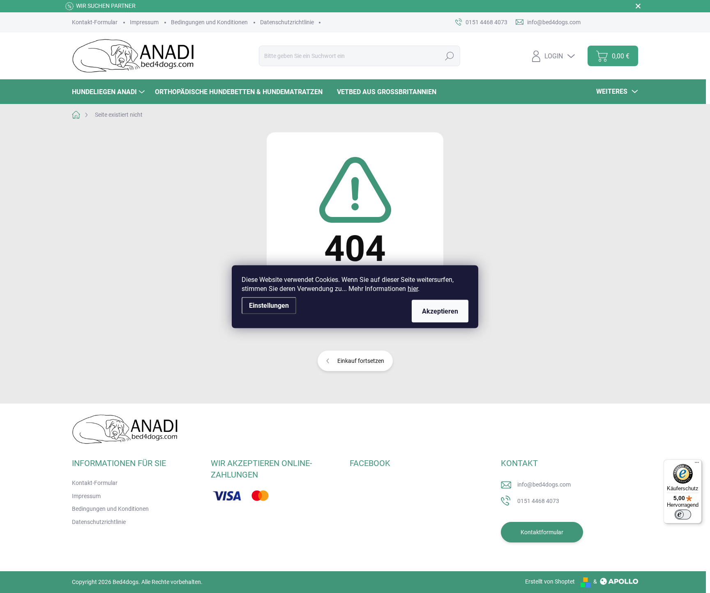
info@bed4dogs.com (544, 484)
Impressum (144, 22)
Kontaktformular (542, 532)
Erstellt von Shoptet (550, 581)
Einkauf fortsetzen (360, 361)
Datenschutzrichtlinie (287, 22)
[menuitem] (109, 91)
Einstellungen (269, 305)
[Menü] (697, 464)
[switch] (683, 514)
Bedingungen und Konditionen (209, 22)
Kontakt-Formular (95, 22)
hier (413, 288)
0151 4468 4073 (538, 501)
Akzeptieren (440, 311)
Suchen (449, 56)
